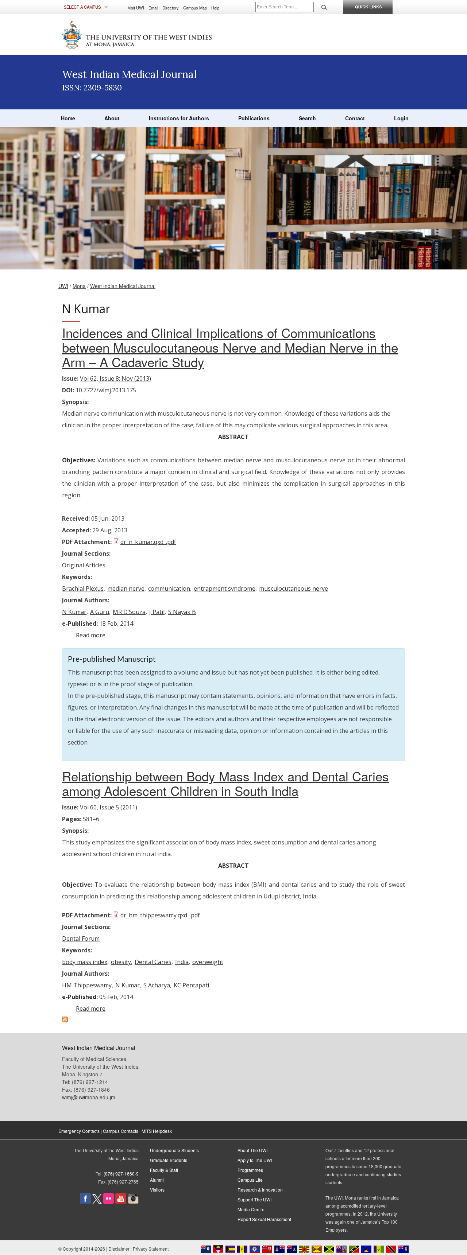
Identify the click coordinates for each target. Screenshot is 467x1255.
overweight (207, 962)
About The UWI (252, 1150)
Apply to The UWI (255, 1160)
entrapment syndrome (224, 588)
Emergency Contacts (79, 1131)
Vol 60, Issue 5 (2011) (108, 807)
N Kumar (74, 612)
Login (401, 118)
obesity (121, 962)
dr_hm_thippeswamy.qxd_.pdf (160, 915)
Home (68, 118)
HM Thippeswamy (87, 985)
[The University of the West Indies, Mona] (157, 34)
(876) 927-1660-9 (121, 1173)
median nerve (125, 588)
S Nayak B (182, 612)
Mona (79, 286)
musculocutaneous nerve (293, 588)
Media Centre (251, 1209)
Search (307, 118)
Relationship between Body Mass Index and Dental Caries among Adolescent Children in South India (225, 783)
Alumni (157, 1180)
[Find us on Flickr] (108, 1202)
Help (215, 8)
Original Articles (83, 565)
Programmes (250, 1170)
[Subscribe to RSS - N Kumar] (65, 1020)
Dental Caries (153, 962)
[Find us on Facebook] (85, 1202)
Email (153, 8)
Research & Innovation (260, 1189)
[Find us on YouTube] (120, 1202)
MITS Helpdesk (157, 1131)
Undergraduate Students (174, 1150)
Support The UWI (254, 1199)
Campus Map (195, 8)
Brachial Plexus (83, 588)
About (112, 118)
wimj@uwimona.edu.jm (88, 1097)
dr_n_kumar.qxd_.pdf (148, 542)
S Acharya (156, 985)
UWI (63, 286)
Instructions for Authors (179, 118)
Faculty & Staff (164, 1170)
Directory (170, 8)
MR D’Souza (129, 612)
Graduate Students (168, 1160)
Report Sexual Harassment (264, 1219)
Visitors (157, 1189)
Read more (90, 635)
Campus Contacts (120, 1131)
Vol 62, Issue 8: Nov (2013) (115, 378)
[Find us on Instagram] (133, 1202)
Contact (355, 118)
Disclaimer (119, 1249)
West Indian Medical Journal (122, 286)
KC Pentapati (191, 985)
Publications (254, 118)
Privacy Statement (151, 1249)
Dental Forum (81, 939)
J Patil (157, 612)
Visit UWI (136, 8)
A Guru (99, 612)
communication (169, 588)
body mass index (84, 962)
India (182, 962)
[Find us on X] (97, 1202)
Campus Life (250, 1180)
